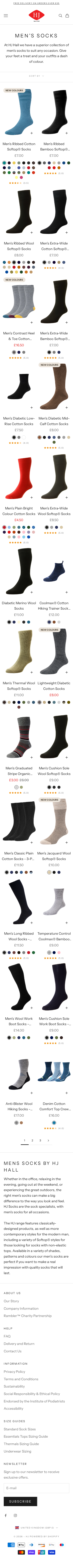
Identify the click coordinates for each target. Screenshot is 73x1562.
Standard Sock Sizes (20, 1429)
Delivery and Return (19, 1344)
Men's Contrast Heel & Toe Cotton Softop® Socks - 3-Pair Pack (19, 336)
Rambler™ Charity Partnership (28, 1316)
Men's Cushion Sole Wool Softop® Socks (54, 771)
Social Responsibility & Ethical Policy (32, 1394)
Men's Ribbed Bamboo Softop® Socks (54, 147)
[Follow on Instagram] (15, 1515)
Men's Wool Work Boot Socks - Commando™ (19, 1022)
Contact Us (13, 1351)
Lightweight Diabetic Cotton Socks (54, 686)
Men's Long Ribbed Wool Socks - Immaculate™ (19, 937)
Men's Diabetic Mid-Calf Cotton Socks (54, 421)
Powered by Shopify (45, 1536)
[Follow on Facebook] (5, 1515)
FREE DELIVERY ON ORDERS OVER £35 (36, 3)
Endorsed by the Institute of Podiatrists (34, 1401)
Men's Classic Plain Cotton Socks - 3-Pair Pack (19, 856)
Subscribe (20, 1501)
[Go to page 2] (48, 1140)
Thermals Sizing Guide (21, 1444)
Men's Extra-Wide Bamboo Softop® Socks (54, 336)
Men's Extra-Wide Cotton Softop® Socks (54, 246)
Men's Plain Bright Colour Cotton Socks (18, 511)
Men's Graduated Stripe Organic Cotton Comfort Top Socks (19, 771)
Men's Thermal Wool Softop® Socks (19, 686)
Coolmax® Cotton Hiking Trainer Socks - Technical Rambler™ (54, 606)
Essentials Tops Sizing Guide (26, 1436)
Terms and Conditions (21, 1379)
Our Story (11, 1301)
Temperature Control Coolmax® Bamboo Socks (54, 937)
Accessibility (13, 1409)
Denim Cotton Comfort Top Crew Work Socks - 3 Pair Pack (54, 1107)
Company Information (21, 1309)
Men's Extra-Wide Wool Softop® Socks (54, 511)
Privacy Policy (14, 1372)
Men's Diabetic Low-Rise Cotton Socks (19, 421)
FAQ (7, 1336)
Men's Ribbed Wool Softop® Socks (19, 246)
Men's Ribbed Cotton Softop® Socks (19, 147)
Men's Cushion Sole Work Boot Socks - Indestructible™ (54, 1022)
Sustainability (14, 1386)
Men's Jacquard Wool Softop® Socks (54, 856)
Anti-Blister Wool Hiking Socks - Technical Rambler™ (19, 1107)
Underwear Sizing (17, 1451)
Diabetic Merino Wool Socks (19, 606)
